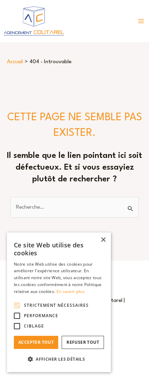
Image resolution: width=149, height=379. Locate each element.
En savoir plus (70, 291)
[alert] (59, 302)
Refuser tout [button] (83, 342)
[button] (59, 359)
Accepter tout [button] (36, 342)
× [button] (103, 240)
